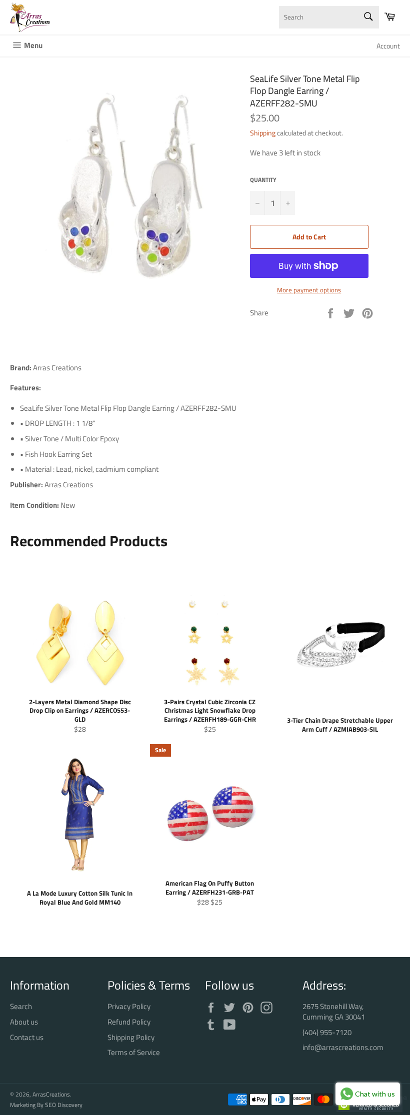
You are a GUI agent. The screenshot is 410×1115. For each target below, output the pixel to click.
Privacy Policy (129, 1006)
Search (21, 1006)
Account (388, 45)
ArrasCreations (51, 1094)
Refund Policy (129, 1022)
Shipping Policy (131, 1037)
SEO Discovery (63, 1105)
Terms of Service (134, 1052)
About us (24, 1022)
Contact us (27, 1037)
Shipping (263, 132)
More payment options (309, 290)
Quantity (263, 180)
